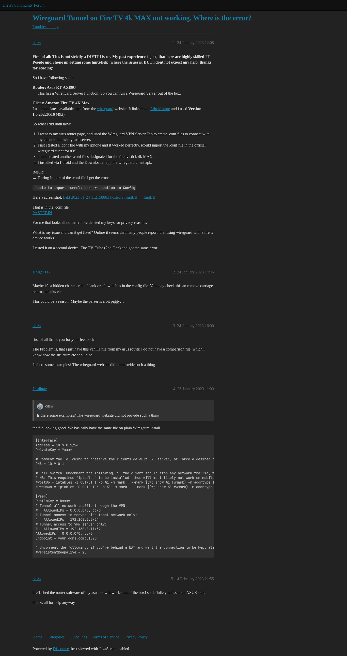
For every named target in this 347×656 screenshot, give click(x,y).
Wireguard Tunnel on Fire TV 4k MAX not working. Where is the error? (142, 18)
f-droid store (160, 109)
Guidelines (78, 637)
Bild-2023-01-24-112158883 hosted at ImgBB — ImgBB (109, 197)
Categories (56, 637)
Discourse (61, 649)
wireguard (105, 109)
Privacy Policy (136, 637)
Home (37, 637)
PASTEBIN (42, 213)
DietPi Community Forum (23, 5)
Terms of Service (105, 637)
